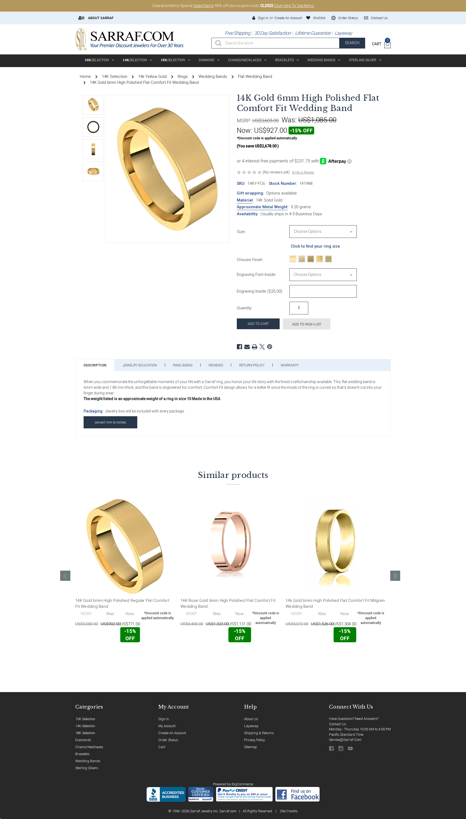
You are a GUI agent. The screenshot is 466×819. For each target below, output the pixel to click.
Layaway (343, 33)
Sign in (263, 18)
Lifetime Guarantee (312, 33)
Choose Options (99, 654)
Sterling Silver (362, 60)
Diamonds (83, 740)
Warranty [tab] (290, 365)
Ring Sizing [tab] (183, 365)
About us (251, 719)
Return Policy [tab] (252, 365)
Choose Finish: (250, 259)
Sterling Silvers (86, 768)
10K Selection (85, 719)
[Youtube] (351, 748)
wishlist (319, 18)
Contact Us (337, 724)
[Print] (254, 346)
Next (395, 575)
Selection (97, 60)
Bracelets (284, 60)
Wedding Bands (321, 60)
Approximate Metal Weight (262, 206)
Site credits (289, 811)
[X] (262, 346)
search (352, 43)
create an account (172, 733)
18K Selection (85, 733)
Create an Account (288, 18)
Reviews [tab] (216, 365)
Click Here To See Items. (294, 6)
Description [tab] (95, 365)
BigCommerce (242, 784)
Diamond (206, 60)
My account (167, 726)
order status (348, 18)
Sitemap (250, 747)
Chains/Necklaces (244, 60)
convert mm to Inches (110, 422)
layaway (251, 726)
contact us (379, 18)
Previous (65, 575)
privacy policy (254, 740)
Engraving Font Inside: (256, 274)
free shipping (237, 33)
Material (245, 200)
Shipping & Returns (259, 733)
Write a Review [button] (303, 172)
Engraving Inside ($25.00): (260, 291)
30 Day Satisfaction (272, 33)
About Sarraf (100, 18)
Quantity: (244, 308)
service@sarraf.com (345, 740)
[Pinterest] (269, 346)
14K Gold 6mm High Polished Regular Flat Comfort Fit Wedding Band (122, 603)
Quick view (157, 653)
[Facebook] (239, 346)
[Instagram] (341, 748)
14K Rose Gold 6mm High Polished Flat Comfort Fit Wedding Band (228, 603)
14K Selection (85, 726)
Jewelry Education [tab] (140, 365)
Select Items (203, 6)
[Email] (247, 346)
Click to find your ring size (315, 246)
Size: (241, 231)
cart (161, 747)
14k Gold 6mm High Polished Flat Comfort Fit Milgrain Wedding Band (335, 603)
